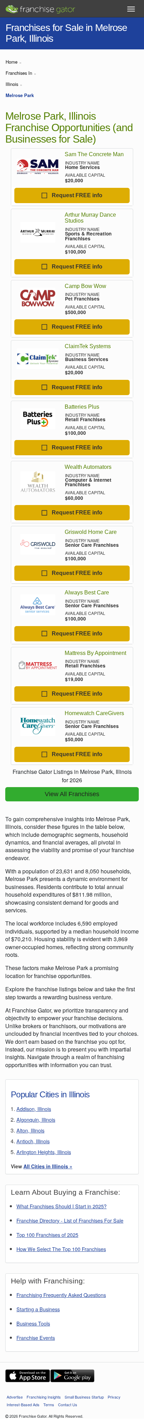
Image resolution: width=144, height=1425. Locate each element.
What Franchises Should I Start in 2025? (61, 1206)
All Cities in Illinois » (47, 1166)
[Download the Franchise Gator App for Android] (72, 1375)
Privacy (114, 1397)
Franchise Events (35, 1337)
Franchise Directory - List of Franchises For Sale (69, 1220)
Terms (48, 1404)
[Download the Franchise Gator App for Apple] (27, 1375)
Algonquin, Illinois (35, 1119)
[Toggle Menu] (131, 9)
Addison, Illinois (33, 1108)
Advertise (15, 1397)
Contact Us (67, 1404)
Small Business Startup (84, 1397)
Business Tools (33, 1323)
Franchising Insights (44, 1397)
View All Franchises (72, 794)
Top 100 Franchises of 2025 (47, 1234)
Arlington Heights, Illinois (43, 1151)
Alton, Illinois (30, 1130)
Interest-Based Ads (23, 1404)
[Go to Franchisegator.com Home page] (40, 7)
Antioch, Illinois (33, 1141)
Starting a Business (38, 1309)
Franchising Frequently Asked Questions (61, 1294)
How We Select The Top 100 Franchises (61, 1248)
